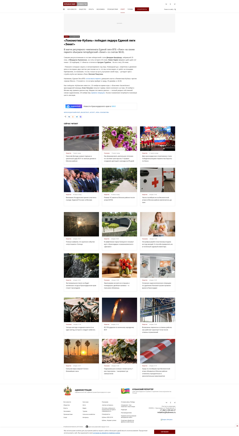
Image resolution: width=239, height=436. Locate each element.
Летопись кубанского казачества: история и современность (109, 409)
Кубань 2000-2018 (107, 417)
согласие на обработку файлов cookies (106, 433)
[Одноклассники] (72, 116)
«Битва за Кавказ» (107, 405)
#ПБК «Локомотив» (102, 112)
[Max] (80, 116)
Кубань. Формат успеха (109, 420)
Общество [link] (68, 153)
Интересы (86, 417)
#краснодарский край (72, 112)
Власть (91, 9)
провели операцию (98, 93)
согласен (164, 432)
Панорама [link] (107, 153)
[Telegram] (76, 116)
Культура (85, 402)
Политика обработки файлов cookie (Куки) (127, 421)
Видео (84, 408)
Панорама (105, 402)
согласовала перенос (93, 79)
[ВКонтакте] (69, 116)
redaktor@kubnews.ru (166, 412)
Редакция (124, 409)
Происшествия (112, 9)
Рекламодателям (126, 412)
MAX (114, 106)
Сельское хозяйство (89, 414)
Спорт (123, 9)
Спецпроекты (142, 9)
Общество (82, 9)
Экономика (100, 9)
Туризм (130, 9)
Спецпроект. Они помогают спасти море (128, 405)
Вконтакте (166, 4)
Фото (84, 405)
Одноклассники (170, 4)
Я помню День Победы (128, 402)
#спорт (92, 112)
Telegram (174, 4)
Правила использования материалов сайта (128, 416)
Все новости (71, 9)
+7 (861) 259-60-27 (168, 410)
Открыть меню (64, 10)
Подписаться (75, 106)
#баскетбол (85, 112)
